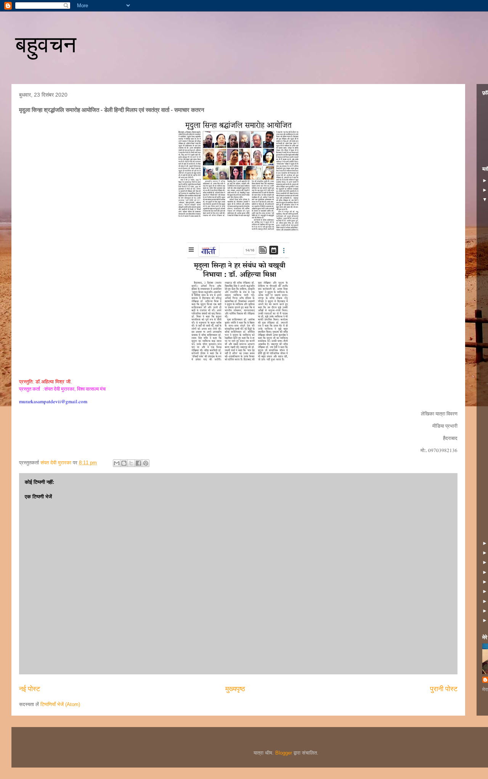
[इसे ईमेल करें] (116, 463)
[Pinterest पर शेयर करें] (145, 463)
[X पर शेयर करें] (131, 463)
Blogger (283, 753)
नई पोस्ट (29, 689)
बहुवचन (45, 44)
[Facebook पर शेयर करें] (138, 463)
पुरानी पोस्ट (444, 689)
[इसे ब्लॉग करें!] (124, 463)
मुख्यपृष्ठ (235, 689)
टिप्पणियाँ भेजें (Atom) (60, 704)
